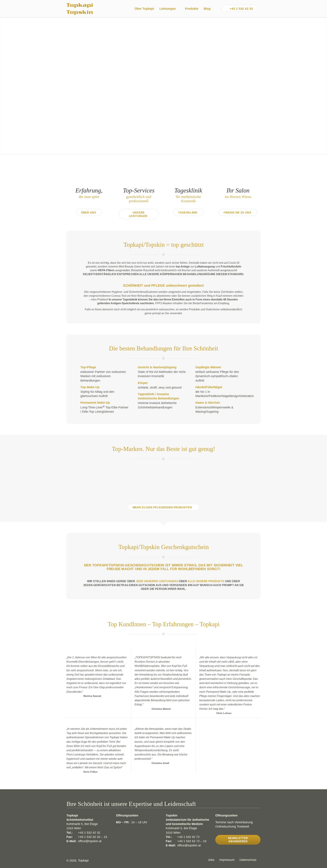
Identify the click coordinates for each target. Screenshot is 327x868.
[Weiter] (324, 85)
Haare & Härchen (207, 402)
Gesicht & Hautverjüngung (157, 367)
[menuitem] (144, 8)
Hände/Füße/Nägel (208, 387)
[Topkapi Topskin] (79, 8)
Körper (143, 383)
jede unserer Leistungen (156, 581)
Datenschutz (247, 860)
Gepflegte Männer (208, 367)
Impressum (227, 860)
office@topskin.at (90, 841)
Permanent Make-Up (95, 402)
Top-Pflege (88, 367)
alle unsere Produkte (206, 581)
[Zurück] (3, 85)
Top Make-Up (89, 387)
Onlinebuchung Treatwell (232, 826)
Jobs (211, 860)
